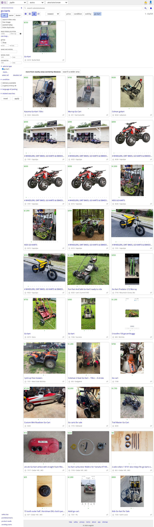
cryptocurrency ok (9, 86)
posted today (8, 25)
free (4, 42)
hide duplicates (8, 27)
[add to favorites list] (25, 60)
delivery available (9, 83)
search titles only (9, 19)
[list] (25, 14)
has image (6, 22)
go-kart (6, 69)
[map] (38, 14)
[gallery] (34, 14)
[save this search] (151, 8)
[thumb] (30, 14)
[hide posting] (63, 60)
